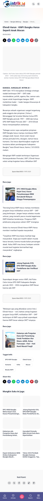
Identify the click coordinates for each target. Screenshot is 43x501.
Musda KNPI (9, 370)
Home (5, 498)
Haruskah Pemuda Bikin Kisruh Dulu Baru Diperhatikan (31, 433)
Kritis (18, 365)
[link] (4, 40)
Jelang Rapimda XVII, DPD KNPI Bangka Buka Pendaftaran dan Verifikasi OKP (27, 267)
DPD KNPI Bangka (11, 359)
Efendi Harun (27, 359)
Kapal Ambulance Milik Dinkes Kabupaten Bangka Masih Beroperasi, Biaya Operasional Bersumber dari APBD (11, 455)
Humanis (8, 365)
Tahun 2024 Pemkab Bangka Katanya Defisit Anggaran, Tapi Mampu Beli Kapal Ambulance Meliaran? (31, 455)
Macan (28, 365)
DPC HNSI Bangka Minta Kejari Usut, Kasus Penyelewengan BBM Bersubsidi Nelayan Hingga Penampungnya (27, 194)
